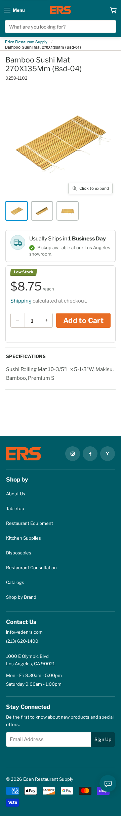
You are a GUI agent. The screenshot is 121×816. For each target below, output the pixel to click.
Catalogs (15, 582)
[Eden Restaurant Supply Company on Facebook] (90, 453)
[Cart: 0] (113, 10)
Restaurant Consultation (31, 567)
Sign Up (102, 739)
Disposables (18, 552)
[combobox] (60, 26)
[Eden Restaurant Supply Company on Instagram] (72, 453)
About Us (15, 493)
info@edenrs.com (24, 632)
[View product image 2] (42, 211)
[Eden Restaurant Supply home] (60, 10)
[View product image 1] (16, 211)
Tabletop (15, 508)
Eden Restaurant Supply (26, 42)
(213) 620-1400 (22, 641)
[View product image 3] (67, 211)
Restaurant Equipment (29, 523)
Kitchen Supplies (23, 538)
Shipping (21, 301)
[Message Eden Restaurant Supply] (107, 783)
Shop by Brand (21, 597)
